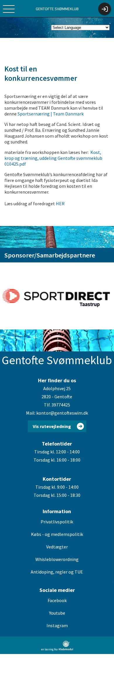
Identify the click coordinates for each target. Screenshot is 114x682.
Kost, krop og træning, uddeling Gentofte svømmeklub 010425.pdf (53, 158)
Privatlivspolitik (57, 522)
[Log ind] (104, 9)
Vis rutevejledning (52, 426)
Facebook (57, 600)
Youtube (57, 613)
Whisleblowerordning (57, 559)
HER (60, 203)
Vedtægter (57, 547)
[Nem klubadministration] (57, 650)
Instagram (57, 625)
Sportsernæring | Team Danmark (51, 114)
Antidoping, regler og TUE (57, 572)
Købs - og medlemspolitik (57, 534)
